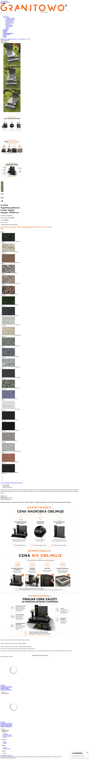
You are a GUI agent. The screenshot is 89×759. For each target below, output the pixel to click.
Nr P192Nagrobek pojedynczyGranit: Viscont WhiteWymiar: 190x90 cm (6, 724)
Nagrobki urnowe (9, 21)
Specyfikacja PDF (19, 482)
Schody (7, 28)
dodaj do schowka (4, 222)
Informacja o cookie (7, 736)
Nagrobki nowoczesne (10, 18)
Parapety (7, 27)
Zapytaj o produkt (4, 482)
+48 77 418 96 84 (4, 1)
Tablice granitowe (9, 25)
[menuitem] (41, 22)
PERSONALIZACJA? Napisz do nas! (9, 224)
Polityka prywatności (7, 734)
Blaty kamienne (9, 26)
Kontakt (4, 743)
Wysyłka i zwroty (6, 748)
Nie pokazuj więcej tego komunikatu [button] (8, 757)
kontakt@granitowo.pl (5, 2)
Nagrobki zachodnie (10, 22)
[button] (1, 3)
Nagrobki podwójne (10, 20)
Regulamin (5, 733)
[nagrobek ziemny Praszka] (12, 65)
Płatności (5, 747)
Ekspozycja (8, 23)
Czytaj (4, 737)
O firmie (5, 741)
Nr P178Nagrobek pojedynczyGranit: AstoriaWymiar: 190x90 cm (6, 687)
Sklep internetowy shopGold (6, 755)
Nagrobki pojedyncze (10, 19)
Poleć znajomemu (11, 482)
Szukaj (4, 753)
